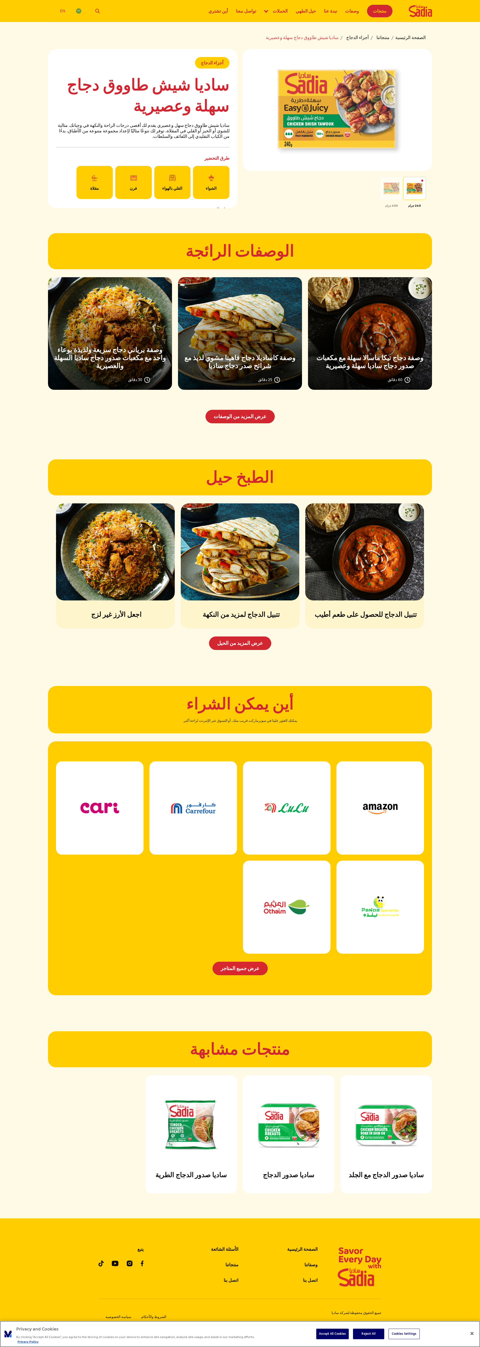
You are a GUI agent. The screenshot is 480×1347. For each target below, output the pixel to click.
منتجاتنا (383, 37)
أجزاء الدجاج (357, 37)
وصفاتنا (311, 1264)
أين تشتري (218, 11)
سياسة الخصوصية (118, 1317)
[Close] (472, 1333)
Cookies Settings (404, 1334)
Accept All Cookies (332, 1334)
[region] (240, 1334)
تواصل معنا (246, 11)
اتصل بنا (310, 1280)
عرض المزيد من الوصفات (240, 416)
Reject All (368, 1334)
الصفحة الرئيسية (410, 37)
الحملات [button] (280, 11)
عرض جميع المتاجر (240, 968)
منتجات (379, 11)
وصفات (352, 11)
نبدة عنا (330, 11)
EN (62, 11)
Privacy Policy (28, 1342)
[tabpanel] (240, 350)
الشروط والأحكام (153, 1317)
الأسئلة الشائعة (224, 1249)
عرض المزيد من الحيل (240, 643)
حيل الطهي (306, 11)
